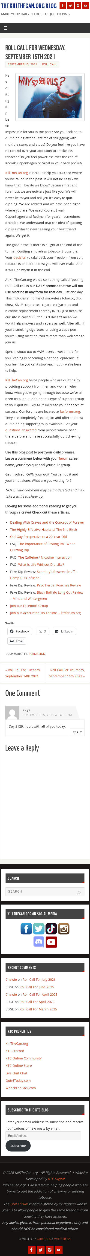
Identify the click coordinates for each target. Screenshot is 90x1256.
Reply (77, 732)
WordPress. (62, 1239)
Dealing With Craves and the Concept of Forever (47, 522)
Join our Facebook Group (29, 605)
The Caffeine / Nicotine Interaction (45, 557)
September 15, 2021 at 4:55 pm (47, 715)
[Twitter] (70, 5)
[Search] (78, 893)
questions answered (21, 430)
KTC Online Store (19, 1065)
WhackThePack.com (21, 1088)
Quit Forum (19, 1204)
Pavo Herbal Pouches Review (59, 585)
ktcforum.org (70, 411)
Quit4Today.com (18, 1080)
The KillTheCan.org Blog (29, 6)
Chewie (11, 979)
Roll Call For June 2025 (37, 987)
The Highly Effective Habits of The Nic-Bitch (43, 529)
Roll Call (49, 64)
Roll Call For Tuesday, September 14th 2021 (23, 673)
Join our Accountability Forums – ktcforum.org (45, 613)
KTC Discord (15, 1051)
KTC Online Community (24, 1058)
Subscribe (18, 1145)
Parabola (44, 1239)
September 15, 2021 (22, 64)
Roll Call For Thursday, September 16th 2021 (67, 673)
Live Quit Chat (16, 1073)
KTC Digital (56, 1179)
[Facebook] (63, 5)
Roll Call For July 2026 (39, 979)
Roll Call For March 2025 (38, 1009)
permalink (37, 654)
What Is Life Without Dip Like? (41, 564)
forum (63, 458)
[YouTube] (85, 5)
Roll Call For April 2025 (40, 994)
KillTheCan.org (16, 173)
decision (19, 257)
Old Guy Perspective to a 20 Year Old (38, 536)
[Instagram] (78, 5)
